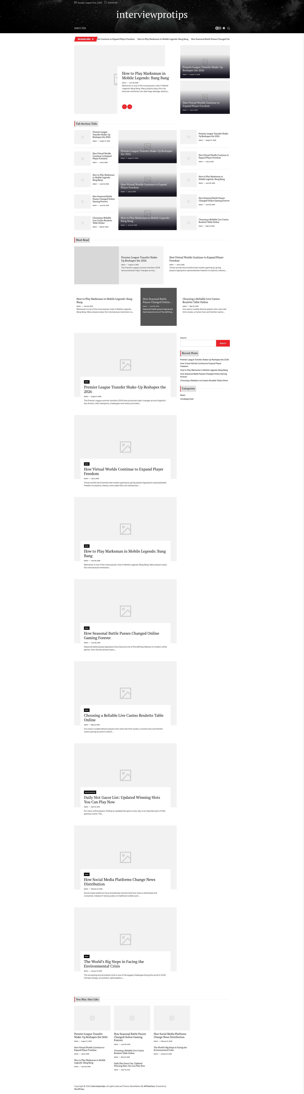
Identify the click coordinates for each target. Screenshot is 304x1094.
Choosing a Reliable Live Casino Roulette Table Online (102, 220)
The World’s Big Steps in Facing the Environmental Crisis (114, 964)
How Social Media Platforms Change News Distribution (119, 881)
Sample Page (80, 28)
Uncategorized (90, 792)
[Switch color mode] (220, 28)
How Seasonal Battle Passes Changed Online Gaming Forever (179, 39)
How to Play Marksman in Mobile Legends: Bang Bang (122, 39)
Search (183, 338)
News (87, 382)
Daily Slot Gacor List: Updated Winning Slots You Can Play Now (122, 799)
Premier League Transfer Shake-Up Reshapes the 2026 (203, 68)
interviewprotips (152, 14)
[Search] (228, 28)
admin (124, 87)
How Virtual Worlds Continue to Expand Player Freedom (201, 104)
